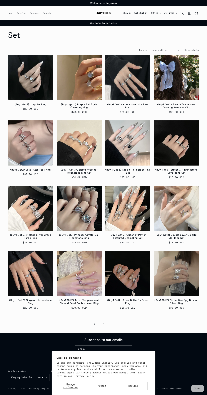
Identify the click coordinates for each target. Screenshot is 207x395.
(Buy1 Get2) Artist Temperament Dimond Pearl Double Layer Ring (79, 301)
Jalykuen (22, 389)
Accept (102, 386)
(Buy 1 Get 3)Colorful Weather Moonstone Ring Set (79, 171)
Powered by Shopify (38, 389)
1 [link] (95, 323)
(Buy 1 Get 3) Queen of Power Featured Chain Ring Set (128, 236)
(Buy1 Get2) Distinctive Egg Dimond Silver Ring (176, 301)
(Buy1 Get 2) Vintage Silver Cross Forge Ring (30, 236)
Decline (133, 386)
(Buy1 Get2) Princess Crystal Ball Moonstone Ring (79, 236)
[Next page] (112, 323)
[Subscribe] (128, 349)
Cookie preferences (172, 389)
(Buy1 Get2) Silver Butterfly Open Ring (128, 301)
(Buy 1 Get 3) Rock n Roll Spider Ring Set (127, 171)
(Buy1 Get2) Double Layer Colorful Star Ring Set (176, 236)
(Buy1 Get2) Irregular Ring (31, 104)
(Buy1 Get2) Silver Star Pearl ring (30, 169)
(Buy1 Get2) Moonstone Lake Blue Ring (127, 106)
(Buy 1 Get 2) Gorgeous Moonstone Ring (30, 301)
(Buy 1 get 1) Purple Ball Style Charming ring (79, 106)
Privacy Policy (84, 376)
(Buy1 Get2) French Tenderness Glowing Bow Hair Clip (176, 106)
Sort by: (144, 50)
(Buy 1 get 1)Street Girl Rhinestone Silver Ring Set (176, 171)
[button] (182, 13)
